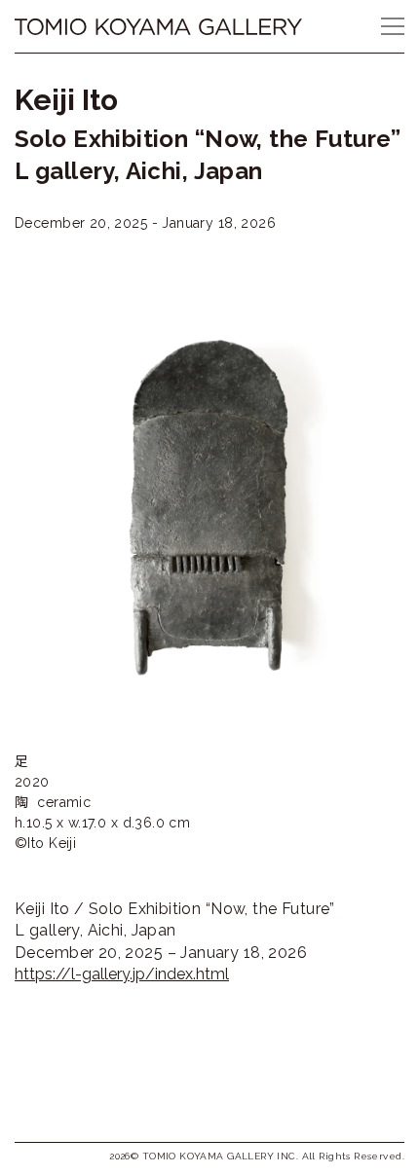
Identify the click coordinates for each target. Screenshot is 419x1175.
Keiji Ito (66, 100)
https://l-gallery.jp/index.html (122, 974)
